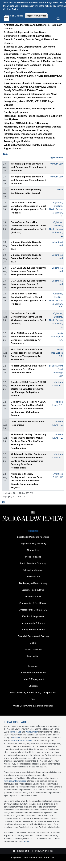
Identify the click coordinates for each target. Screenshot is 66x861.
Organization (56, 157)
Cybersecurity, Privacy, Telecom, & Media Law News (33, 61)
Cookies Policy (10, 9)
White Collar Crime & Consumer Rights (33, 705)
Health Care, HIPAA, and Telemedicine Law (28, 97)
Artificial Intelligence (33, 570)
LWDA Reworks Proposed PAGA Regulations (28, 423)
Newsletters (33, 550)
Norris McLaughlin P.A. (57, 336)
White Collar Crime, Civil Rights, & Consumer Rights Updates (29, 147)
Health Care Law (33, 649)
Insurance (33, 666)
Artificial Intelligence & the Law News (24, 32)
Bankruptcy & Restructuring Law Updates (27, 35)
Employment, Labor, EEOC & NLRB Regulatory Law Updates (33, 77)
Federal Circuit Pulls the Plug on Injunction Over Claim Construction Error (28, 369)
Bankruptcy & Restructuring (33, 583)
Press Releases (33, 556)
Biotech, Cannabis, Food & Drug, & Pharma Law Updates (31, 41)
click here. (25, 841)
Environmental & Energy (33, 623)
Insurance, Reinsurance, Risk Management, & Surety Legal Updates (29, 110)
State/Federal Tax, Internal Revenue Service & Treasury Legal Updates (29, 139)
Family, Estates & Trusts (33, 629)
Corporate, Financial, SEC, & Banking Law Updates (32, 57)
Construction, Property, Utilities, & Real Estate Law (32, 54)
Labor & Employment (33, 679)
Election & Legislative (33, 616)
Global (33, 643)
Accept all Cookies (13, 15)
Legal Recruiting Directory (33, 543)
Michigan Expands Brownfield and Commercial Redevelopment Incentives (28, 167)
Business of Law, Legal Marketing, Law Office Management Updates (29, 48)
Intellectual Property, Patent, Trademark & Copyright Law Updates (33, 117)
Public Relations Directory (33, 563)
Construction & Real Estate (33, 603)
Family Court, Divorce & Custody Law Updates (30, 86)
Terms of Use (15, 732)
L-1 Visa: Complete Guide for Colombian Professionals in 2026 (26, 245)
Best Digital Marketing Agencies (33, 537)
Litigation (33, 686)
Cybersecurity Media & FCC (33, 609)
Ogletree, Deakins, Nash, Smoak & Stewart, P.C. (56, 209)
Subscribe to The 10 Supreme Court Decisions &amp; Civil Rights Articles (3, 502)
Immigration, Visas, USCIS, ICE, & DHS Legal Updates (29, 103)
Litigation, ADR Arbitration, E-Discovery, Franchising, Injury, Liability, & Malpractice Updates (32, 125)
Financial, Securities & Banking (33, 636)
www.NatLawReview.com (22, 740)
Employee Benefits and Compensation (25, 72)
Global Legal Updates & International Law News (30, 94)
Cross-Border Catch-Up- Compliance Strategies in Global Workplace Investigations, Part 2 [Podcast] (28, 207)
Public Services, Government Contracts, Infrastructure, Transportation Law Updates (28, 132)
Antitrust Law (33, 576)
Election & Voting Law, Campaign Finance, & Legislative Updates (29, 67)
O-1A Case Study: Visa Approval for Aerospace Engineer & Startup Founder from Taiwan (28, 271)
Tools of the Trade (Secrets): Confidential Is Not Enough (26, 191)
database (16, 738)
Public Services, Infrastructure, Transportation (33, 692)
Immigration (33, 656)
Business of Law (33, 596)
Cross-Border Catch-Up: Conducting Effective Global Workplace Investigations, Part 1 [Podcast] (28, 298)
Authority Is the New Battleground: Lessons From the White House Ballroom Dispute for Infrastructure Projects (26, 481)
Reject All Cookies (36, 15)
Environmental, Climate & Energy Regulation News (32, 83)
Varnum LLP (56, 163)
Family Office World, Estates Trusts (23, 90)
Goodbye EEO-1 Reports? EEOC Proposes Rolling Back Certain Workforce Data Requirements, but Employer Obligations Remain (28, 389)
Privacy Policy (31, 732)
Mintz (60, 189)
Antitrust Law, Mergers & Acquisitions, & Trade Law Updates (33, 26)
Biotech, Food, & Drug (33, 590)
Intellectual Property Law (33, 672)
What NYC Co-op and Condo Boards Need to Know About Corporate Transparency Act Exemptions (26, 338)
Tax (33, 699)
